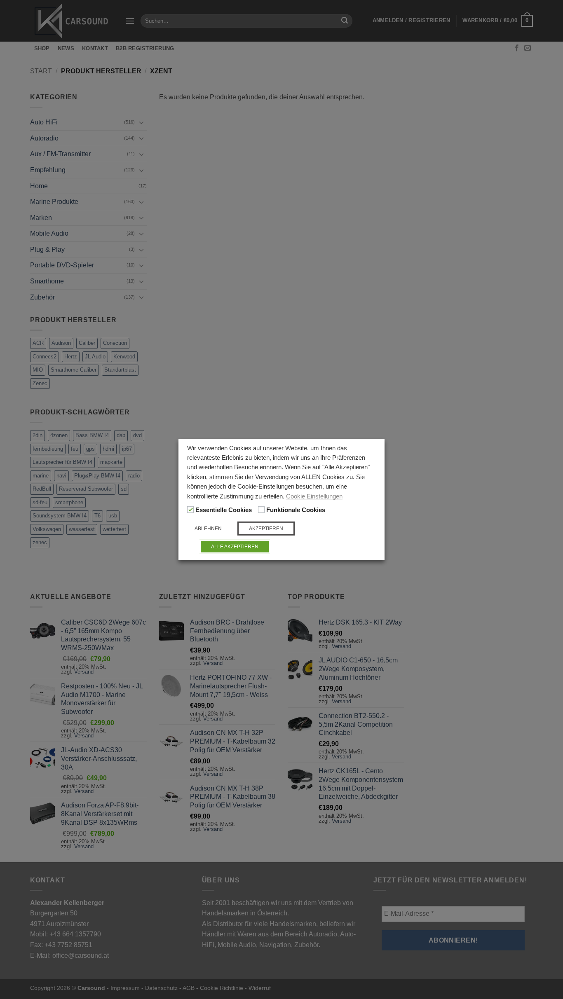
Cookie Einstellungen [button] (314, 496)
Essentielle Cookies (223, 510)
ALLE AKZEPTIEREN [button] (234, 547)
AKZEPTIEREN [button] (266, 528)
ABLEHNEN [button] (208, 528)
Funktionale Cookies (295, 510)
